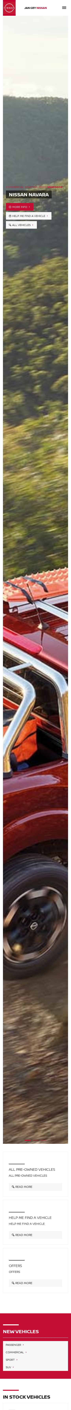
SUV (9, 1367)
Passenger (14, 1345)
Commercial (15, 1352)
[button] (28, 1139)
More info (20, 206)
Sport (11, 1359)
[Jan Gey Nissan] (9, 8)
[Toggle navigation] (64, 8)
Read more (23, 1187)
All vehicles (21, 225)
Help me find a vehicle (29, 215)
